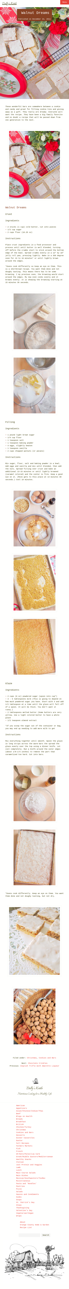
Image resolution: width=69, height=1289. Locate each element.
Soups (19, 1200)
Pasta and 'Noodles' (26, 1184)
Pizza (19, 1189)
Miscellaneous (23, 1181)
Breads (19, 1119)
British (20, 1124)
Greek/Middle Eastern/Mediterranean (34, 1157)
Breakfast (21, 1122)
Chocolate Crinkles (37, 1063)
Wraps (19, 1216)
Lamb (18, 1167)
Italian (20, 1162)
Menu (64, 2)
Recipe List (26, 1228)
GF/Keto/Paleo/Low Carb (28, 1154)
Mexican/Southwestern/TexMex (30, 1178)
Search (46, 1235)
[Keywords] (29, 1235)
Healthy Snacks (23, 1159)
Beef (18, 1114)
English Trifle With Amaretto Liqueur (39, 1066)
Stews (19, 1205)
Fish (18, 1149)
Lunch (19, 1170)
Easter (19, 1141)
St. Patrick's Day (25, 1202)
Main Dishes (22, 1175)
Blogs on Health (24, 1116)
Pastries (20, 1186)
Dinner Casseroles (25, 1138)
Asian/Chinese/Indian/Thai (29, 1111)
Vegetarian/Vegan (24, 1213)
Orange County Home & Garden (34, 1225)
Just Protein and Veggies (29, 1165)
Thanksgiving (22, 1208)
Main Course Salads (26, 1173)
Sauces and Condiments (27, 1194)
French (19, 1151)
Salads (19, 1192)
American (20, 1106)
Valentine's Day (24, 1210)
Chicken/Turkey (23, 1127)
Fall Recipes (22, 1143)
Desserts (20, 1135)
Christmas (32, 1058)
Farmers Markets (24, 1146)
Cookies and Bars (47, 1058)
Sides (19, 1197)
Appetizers (21, 1108)
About (22, 1222)
